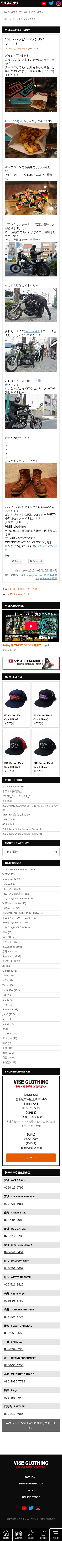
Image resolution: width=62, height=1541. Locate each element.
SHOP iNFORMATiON (31, 1483)
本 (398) (6, 966)
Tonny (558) (9, 975)
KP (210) (7, 1004)
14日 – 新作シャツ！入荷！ (24, 588)
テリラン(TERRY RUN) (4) (17, 922)
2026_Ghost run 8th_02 (15, 786)
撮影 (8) (6, 1043)
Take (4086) (9, 884)
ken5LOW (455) (11, 990)
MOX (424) (8, 980)
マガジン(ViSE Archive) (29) (17, 898)
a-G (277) (7, 999)
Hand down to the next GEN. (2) (19, 869)
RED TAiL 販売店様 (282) (16, 893)
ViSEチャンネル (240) (14, 903)
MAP (29, 1157)
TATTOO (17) (9, 1033)
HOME (6, 12)
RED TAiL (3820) (11, 888)
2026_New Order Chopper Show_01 (22, 833)
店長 (32, 239)
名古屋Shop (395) (12, 946)
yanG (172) (8, 1014)
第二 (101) (8, 937)
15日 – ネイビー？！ (21, 594)
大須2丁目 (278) (11, 961)
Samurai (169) (10, 1009)
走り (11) (7, 1048)
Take (40, 575)
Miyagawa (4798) (11, 879)
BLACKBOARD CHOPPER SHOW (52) (23, 913)
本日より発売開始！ (13, 791)
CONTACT (31, 1476)
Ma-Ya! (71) (8, 1023)
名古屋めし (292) (11, 956)
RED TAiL (49, 575)
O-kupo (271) (9, 970)
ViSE (23, 575)
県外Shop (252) (10, 951)
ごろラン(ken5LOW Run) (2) (18, 927)
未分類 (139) (9, 1062)
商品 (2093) (8, 1057)
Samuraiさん (32, 331)
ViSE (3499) (9, 874)
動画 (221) (8, 1052)
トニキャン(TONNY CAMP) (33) (19, 917)
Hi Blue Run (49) (11, 908)
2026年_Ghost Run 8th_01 (17, 796)
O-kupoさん (14, 121)
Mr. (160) (7, 1019)
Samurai (46, 578)
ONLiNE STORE (31, 1497)
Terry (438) (8, 985)
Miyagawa (32, 575)
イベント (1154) (11, 941)
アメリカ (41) (9, 1038)
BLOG (31, 1490)
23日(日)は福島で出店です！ (17, 814)
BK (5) (5, 1028)
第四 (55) (7, 932)
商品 (54, 578)
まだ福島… (8, 801)
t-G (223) (7, 995)
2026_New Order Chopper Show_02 (22, 829)
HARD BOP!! (9, 819)
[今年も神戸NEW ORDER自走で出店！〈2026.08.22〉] (30, 626)
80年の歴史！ (9, 824)
